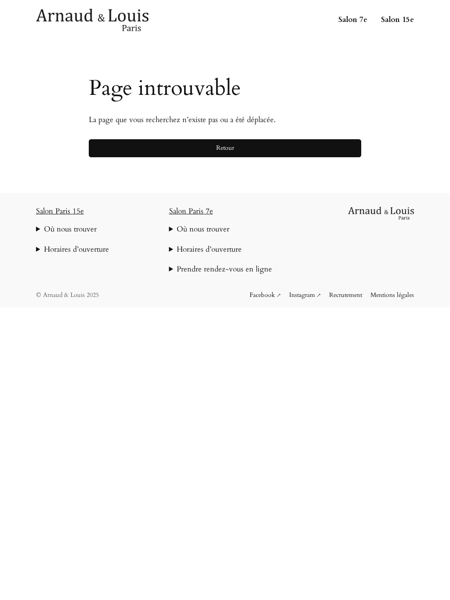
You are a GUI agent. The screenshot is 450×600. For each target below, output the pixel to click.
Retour (225, 148)
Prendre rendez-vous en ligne (224, 269)
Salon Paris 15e (60, 211)
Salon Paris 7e (191, 211)
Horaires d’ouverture (76, 249)
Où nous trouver (70, 229)
